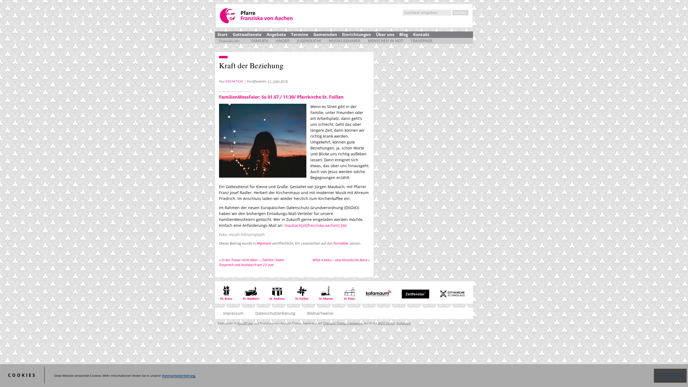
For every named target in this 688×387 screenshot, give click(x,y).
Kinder (282, 40)
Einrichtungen (356, 34)
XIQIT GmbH (386, 323)
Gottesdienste (247, 34)
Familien (259, 40)
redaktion (234, 81)
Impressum (233, 313)
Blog (403, 34)
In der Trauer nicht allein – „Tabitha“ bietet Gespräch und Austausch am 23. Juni (251, 262)
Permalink (340, 243)
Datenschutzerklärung (178, 376)
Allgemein (264, 243)
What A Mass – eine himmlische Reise (341, 259)
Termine (299, 34)
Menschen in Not (385, 40)
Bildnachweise (320, 313)
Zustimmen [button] (670, 376)
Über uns (385, 34)
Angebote (276, 34)
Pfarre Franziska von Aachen (257, 15)
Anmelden (403, 323)
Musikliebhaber (344, 40)
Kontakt (421, 34)
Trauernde (422, 40)
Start (222, 34)
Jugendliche (309, 40)
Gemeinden (325, 34)
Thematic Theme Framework (343, 323)
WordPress (245, 323)
